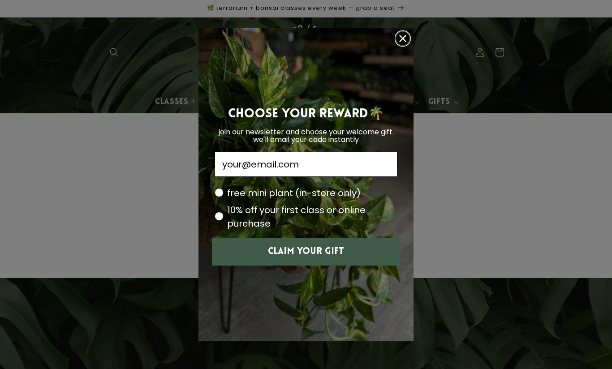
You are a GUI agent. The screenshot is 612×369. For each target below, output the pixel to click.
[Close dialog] (403, 38)
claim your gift (306, 251)
